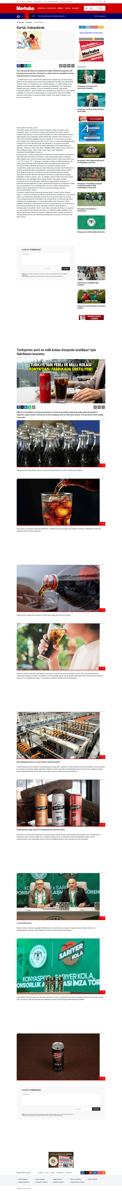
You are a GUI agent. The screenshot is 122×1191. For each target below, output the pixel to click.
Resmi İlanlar (69, 1)
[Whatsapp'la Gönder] (29, 65)
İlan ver (62, 1)
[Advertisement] (46, 112)
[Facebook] (18, 65)
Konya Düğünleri (40, 1179)
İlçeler (67, 8)
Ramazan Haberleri (23, 1182)
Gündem (60, 8)
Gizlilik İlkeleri (60, 1172)
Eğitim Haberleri (92, 1179)
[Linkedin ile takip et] (95, 1172)
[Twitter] (22, 65)
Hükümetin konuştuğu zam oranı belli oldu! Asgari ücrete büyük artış (57, 16)
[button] (64, 65)
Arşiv (44, 1)
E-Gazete (23, 1)
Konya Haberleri (23, 1179)
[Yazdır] (60, 65)
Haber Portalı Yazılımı (25, 1188)
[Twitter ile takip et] (87, 1172)
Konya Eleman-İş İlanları (77, 1182)
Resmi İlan (41, 8)
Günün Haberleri (37, 1)
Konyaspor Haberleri (42, 1182)
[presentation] (23, 16)
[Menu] (86, 8)
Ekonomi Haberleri (76, 1179)
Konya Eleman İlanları (53, 1)
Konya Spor (51, 8)
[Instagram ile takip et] (99, 1172)
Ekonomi (75, 8)
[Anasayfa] (18, 1)
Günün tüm (99, 16)
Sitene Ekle (69, 1172)
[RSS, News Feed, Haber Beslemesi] (103, 1172)
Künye (47, 1172)
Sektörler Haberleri (58, 1182)
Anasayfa (21, 22)
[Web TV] (100, 1)
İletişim (53, 1172)
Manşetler (29, 1)
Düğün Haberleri (57, 1179)
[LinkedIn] (25, 65)
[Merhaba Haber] (25, 8)
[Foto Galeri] (104, 1)
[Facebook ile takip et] (82, 1172)
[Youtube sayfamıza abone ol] (91, 1172)
